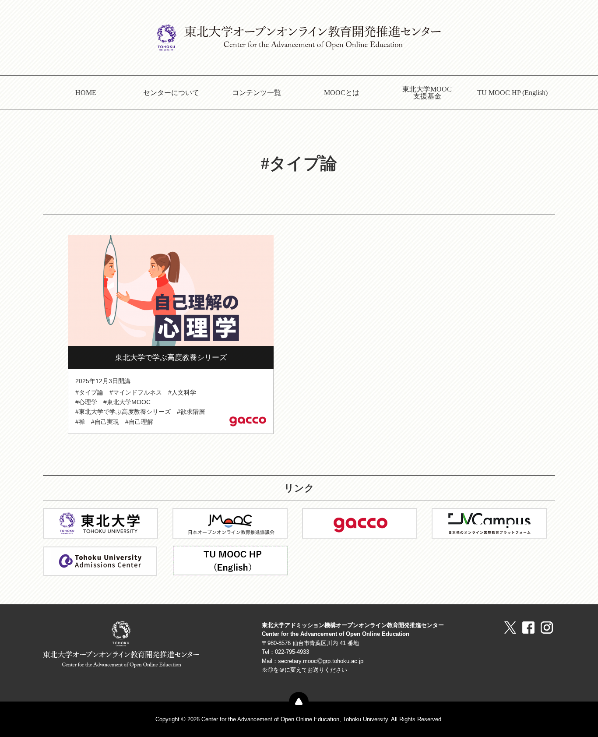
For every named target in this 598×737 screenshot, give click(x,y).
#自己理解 (139, 421)
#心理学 (86, 402)
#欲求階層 (191, 411)
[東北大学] (100, 522)
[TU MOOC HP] (230, 560)
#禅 (80, 421)
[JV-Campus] (489, 522)
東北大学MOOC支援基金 (427, 92)
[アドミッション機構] (100, 560)
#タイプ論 (89, 392)
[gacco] (359, 522)
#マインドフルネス (135, 392)
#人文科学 (182, 392)
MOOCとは (341, 92)
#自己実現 (105, 421)
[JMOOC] (230, 522)
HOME (85, 92)
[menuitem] (85, 93)
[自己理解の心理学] (171, 290)
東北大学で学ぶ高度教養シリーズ (171, 357)
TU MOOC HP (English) (512, 92)
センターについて (171, 92)
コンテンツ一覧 (256, 92)
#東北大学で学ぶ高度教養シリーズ (123, 411)
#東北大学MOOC (127, 402)
